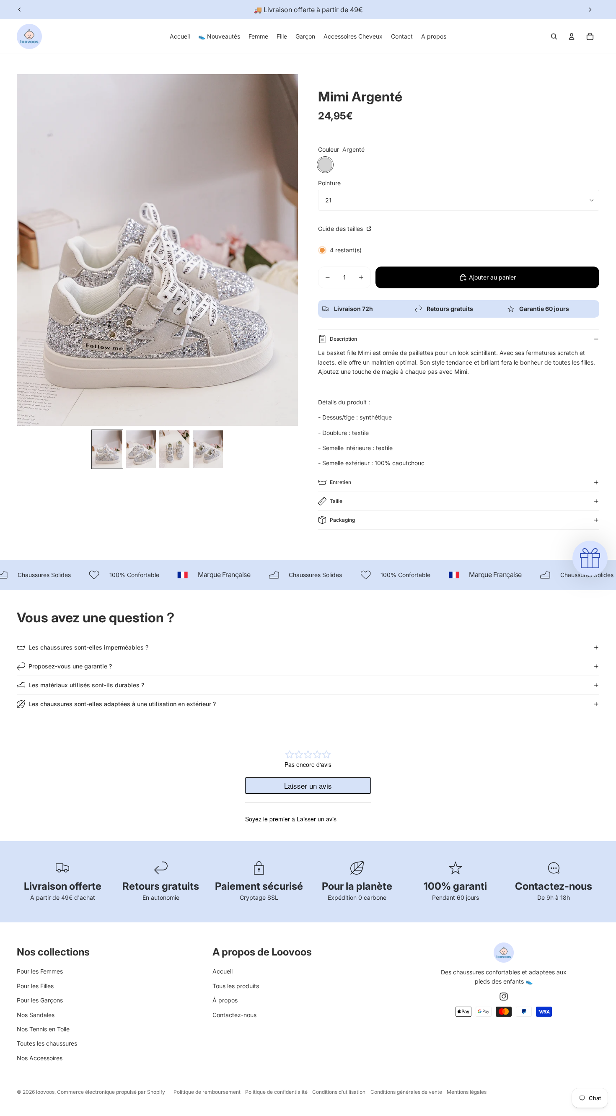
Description (343, 339)
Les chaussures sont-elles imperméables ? (88, 647)
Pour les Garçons (40, 1000)
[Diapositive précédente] (19, 9)
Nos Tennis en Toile (43, 1029)
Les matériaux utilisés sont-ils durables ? (86, 685)
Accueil (222, 971)
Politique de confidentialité (276, 1092)
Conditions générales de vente (406, 1092)
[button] (590, 558)
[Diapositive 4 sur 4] (208, 449)
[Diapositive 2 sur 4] (141, 449)
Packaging (342, 520)
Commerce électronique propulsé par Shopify (111, 1092)
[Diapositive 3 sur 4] (174, 449)
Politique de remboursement (207, 1092)
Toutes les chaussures (47, 1043)
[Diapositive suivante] (590, 9)
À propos (225, 1000)
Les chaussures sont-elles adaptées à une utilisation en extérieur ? (122, 703)
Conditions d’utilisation (338, 1092)
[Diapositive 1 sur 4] (107, 449)
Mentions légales (467, 1092)
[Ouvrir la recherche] (554, 36)
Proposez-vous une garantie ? (70, 666)
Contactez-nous (234, 1014)
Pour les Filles (35, 985)
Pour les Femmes (40, 971)
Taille (336, 501)
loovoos (45, 1092)
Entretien (340, 482)
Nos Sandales (35, 1014)
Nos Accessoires (39, 1058)
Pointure (329, 182)
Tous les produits (235, 985)
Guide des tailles (341, 228)
